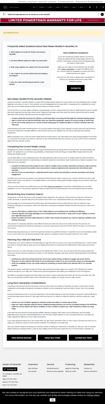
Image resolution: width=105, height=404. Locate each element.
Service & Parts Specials (55, 371)
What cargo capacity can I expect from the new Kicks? (30, 67)
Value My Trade (70, 371)
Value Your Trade (52, 337)
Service (50, 364)
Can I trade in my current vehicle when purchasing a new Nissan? (28, 75)
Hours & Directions (90, 371)
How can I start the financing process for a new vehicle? (26, 83)
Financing (70, 364)
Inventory (33, 364)
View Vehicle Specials (21, 337)
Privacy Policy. (93, 395)
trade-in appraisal (67, 69)
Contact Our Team (83, 337)
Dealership (89, 364)
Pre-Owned (32, 371)
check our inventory (55, 186)
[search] (103, 7)
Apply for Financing (72, 368)
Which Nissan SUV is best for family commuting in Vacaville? (27, 53)
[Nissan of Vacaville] (12, 7)
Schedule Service (53, 368)
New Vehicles (32, 368)
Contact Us (76, 88)
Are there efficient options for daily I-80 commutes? (29, 61)
